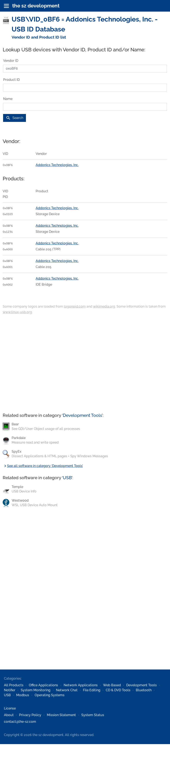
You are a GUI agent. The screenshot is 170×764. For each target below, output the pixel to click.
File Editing (91, 690)
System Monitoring (35, 690)
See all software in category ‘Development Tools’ (43, 466)
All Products (13, 685)
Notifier (9, 690)
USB (67, 477)
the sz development (36, 6)
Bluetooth (144, 690)
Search (14, 117)
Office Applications (43, 685)
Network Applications (81, 685)
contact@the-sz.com (20, 722)
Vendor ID (10, 61)
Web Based (112, 685)
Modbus (22, 695)
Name (7, 99)
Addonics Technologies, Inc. (57, 165)
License (10, 708)
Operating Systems (49, 695)
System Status (92, 715)
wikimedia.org (104, 306)
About (9, 715)
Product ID (11, 80)
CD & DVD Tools (118, 690)
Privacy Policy (30, 715)
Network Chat (67, 690)
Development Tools (82, 415)
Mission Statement (61, 715)
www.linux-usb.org (17, 312)
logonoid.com (75, 306)
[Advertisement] (85, 364)
